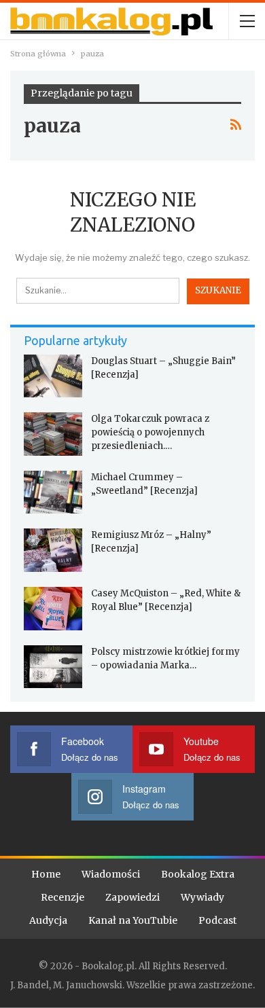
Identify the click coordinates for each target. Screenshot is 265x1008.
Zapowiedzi (132, 897)
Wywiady (202, 897)
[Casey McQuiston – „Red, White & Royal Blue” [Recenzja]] (53, 608)
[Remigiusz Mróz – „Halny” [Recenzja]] (53, 550)
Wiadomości (111, 874)
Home (45, 874)
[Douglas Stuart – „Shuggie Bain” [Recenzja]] (53, 376)
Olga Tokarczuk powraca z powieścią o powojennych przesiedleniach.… (150, 432)
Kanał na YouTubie (132, 920)
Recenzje (62, 897)
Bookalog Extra (197, 874)
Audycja (48, 920)
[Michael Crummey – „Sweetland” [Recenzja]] (53, 492)
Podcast (217, 920)
